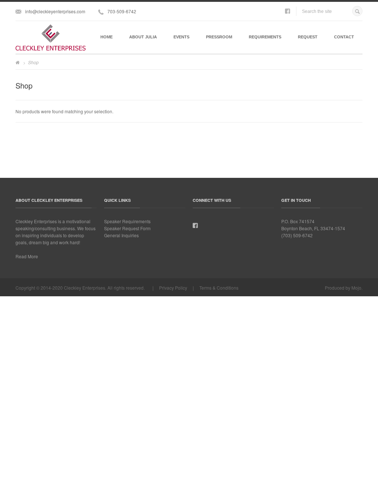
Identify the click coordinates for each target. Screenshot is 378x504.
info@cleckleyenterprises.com (55, 11)
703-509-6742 (121, 11)
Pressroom (219, 37)
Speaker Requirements (127, 221)
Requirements (265, 37)
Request (307, 37)
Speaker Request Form (127, 228)
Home (106, 37)
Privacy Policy (173, 287)
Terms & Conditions (218, 287)
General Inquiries (121, 235)
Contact (344, 37)
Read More (27, 256)
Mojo (356, 287)
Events (181, 37)
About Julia (143, 37)
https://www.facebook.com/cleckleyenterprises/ (287, 11)
